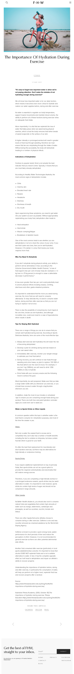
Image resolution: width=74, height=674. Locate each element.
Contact (42, 660)
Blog (40, 663)
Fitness (37, 75)
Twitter (38, 609)
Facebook (29, 609)
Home (40, 657)
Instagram (66, 660)
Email (46, 609)
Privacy (53, 657)
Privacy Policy (7, 659)
